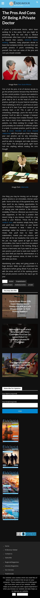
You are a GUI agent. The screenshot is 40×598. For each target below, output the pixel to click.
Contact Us (8, 554)
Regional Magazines (12, 562)
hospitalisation (21, 281)
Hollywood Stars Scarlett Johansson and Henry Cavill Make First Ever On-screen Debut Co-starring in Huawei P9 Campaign (20, 335)
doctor (11, 281)
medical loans (7, 285)
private (30, 285)
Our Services (9, 570)
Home (7, 546)
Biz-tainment (7, 9)
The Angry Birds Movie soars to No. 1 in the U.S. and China (20, 365)
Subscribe (8, 558)
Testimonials (9, 574)
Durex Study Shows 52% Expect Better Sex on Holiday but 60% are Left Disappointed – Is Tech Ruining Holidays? (20, 306)
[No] (37, 586)
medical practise (20, 285)
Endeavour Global (11, 550)
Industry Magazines (11, 566)
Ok (14, 594)
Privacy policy (22, 594)
